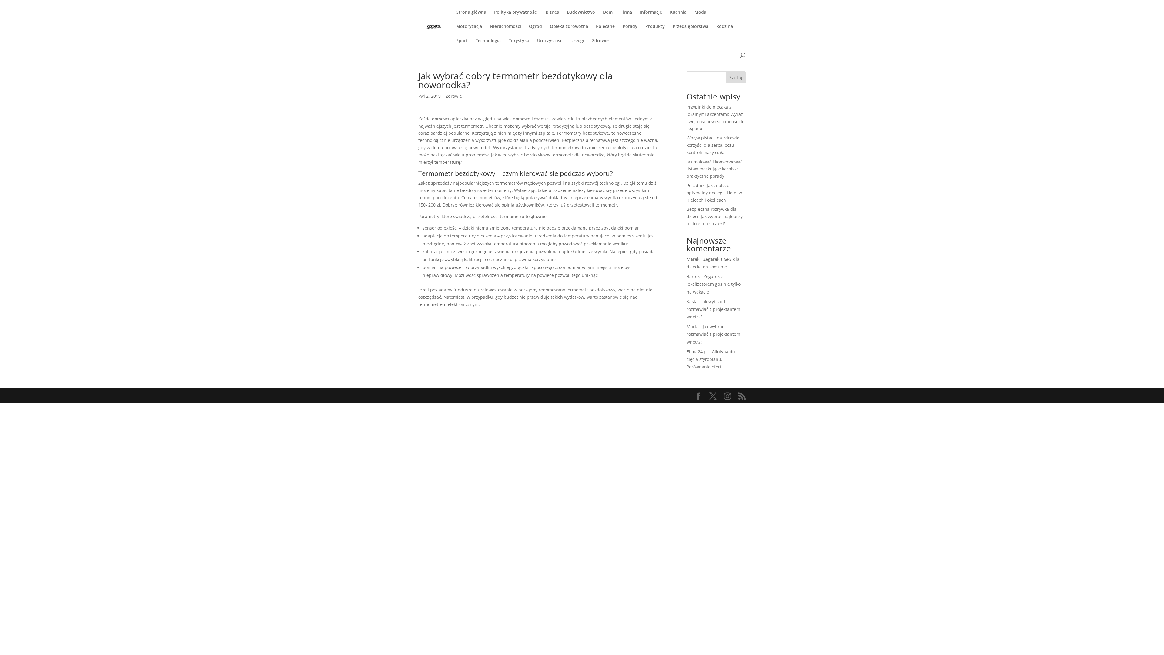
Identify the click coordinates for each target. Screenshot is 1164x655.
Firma (626, 12)
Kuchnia (678, 12)
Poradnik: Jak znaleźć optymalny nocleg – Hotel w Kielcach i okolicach (714, 193)
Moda (700, 12)
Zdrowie (600, 41)
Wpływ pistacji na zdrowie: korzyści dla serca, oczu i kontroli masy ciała (714, 145)
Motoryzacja (469, 26)
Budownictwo (581, 12)
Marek (693, 259)
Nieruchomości (505, 26)
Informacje (651, 12)
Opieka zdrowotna (569, 26)
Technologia (488, 41)
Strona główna (471, 12)
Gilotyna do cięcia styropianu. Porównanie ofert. (711, 359)
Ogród (535, 26)
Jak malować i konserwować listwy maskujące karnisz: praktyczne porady (714, 169)
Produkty (655, 26)
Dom (608, 12)
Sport (462, 41)
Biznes (552, 12)
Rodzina (724, 26)
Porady (630, 26)
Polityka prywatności (516, 12)
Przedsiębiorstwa (690, 26)
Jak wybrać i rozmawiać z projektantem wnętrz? (713, 309)
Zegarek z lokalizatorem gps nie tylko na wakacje (714, 284)
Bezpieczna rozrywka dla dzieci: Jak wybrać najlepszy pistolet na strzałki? (715, 216)
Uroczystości (550, 41)
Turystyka (519, 41)
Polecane (605, 26)
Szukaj (735, 77)
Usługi (577, 41)
